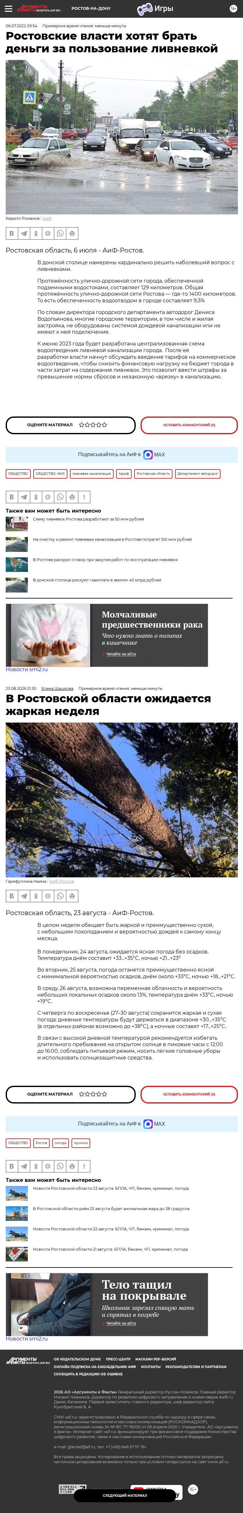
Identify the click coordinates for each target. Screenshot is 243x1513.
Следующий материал (125, 1496)
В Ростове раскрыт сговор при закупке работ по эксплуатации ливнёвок (105, 559)
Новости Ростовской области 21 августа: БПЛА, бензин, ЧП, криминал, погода (110, 1249)
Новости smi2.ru (27, 669)
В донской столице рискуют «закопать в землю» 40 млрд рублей (97, 580)
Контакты (150, 1367)
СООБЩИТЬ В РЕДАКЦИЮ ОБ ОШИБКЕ (88, 1374)
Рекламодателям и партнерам (196, 1367)
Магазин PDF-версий (155, 1359)
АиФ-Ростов (61, 881)
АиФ (47, 218)
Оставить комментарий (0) (189, 425)
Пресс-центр (118, 1359)
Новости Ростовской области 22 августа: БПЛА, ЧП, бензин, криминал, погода (111, 1229)
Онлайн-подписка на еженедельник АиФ (95, 1367)
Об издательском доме (77, 1359)
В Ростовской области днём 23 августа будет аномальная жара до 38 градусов (111, 1208)
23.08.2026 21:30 (21, 688)
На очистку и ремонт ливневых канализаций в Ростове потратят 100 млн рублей (112, 539)
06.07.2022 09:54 (21, 25)
